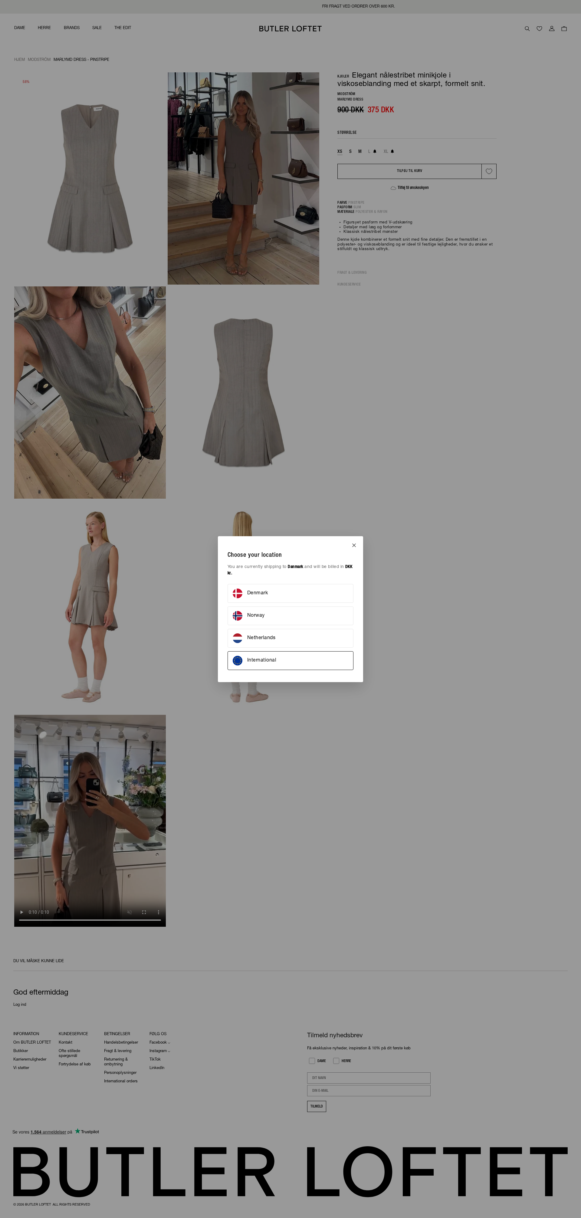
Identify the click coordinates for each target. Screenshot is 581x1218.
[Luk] (354, 545)
